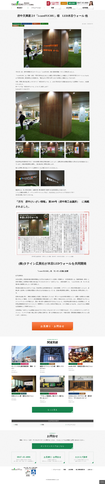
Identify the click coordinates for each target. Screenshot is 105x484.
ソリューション (36, 8)
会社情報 (69, 8)
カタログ (64, 3)
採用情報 (85, 8)
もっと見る (52, 410)
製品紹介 (20, 8)
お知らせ (90, 469)
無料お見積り (72, 3)
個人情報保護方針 (80, 469)
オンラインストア (52, 446)
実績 (52, 8)
